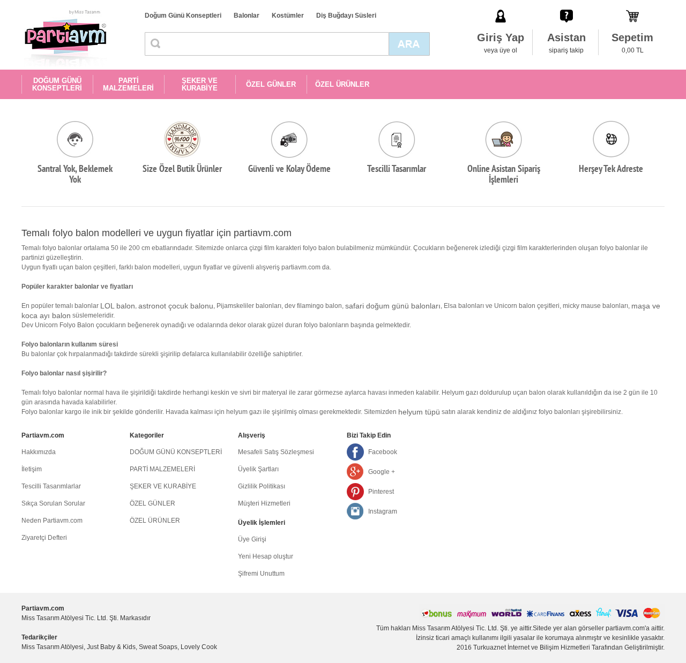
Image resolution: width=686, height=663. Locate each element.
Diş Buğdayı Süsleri (346, 15)
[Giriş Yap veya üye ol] (500, 5)
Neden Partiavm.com (52, 520)
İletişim (31, 469)
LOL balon (117, 306)
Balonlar (246, 15)
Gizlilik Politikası (261, 486)
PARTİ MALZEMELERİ (128, 84)
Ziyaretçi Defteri (44, 537)
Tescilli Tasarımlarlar (51, 486)
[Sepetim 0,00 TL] (632, 5)
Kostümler (288, 15)
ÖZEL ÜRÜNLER (342, 84)
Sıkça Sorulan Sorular (53, 503)
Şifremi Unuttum (261, 573)
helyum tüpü (419, 412)
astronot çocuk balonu (175, 306)
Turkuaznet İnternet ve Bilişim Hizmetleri (531, 647)
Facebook (382, 452)
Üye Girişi (252, 539)
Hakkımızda (38, 452)
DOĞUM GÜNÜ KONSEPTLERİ (57, 84)
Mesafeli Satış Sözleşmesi (276, 452)
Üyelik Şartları (258, 469)
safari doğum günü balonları (393, 306)
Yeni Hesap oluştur (265, 556)
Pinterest (381, 491)
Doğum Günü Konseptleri (183, 15)
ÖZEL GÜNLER (271, 84)
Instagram (382, 511)
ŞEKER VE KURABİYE (200, 84)
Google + (381, 472)
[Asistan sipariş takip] (566, 5)
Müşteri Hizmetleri (264, 503)
